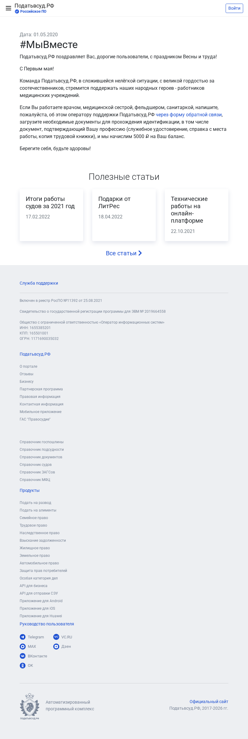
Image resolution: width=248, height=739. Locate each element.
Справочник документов (41, 457)
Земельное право (35, 555)
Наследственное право (40, 533)
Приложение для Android (41, 601)
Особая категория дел (39, 578)
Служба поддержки (39, 283)
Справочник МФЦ (35, 480)
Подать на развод (35, 503)
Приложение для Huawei (41, 616)
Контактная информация (42, 404)
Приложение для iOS (37, 608)
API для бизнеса (33, 586)
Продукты (30, 490)
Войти (234, 8)
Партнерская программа (41, 389)
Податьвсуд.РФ (34, 8)
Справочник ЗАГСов (37, 472)
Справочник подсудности (42, 449)
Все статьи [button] (122, 253)
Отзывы (26, 374)
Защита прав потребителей (43, 571)
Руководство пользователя (47, 624)
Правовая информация (40, 397)
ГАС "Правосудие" (35, 419)
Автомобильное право (39, 563)
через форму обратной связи (189, 115)
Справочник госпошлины (42, 442)
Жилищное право (35, 548)
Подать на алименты (38, 510)
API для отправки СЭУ (39, 593)
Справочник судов (36, 465)
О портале (28, 366)
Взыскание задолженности (43, 540)
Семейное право (34, 518)
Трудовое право (33, 525)
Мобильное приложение (40, 412)
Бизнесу (27, 381)
